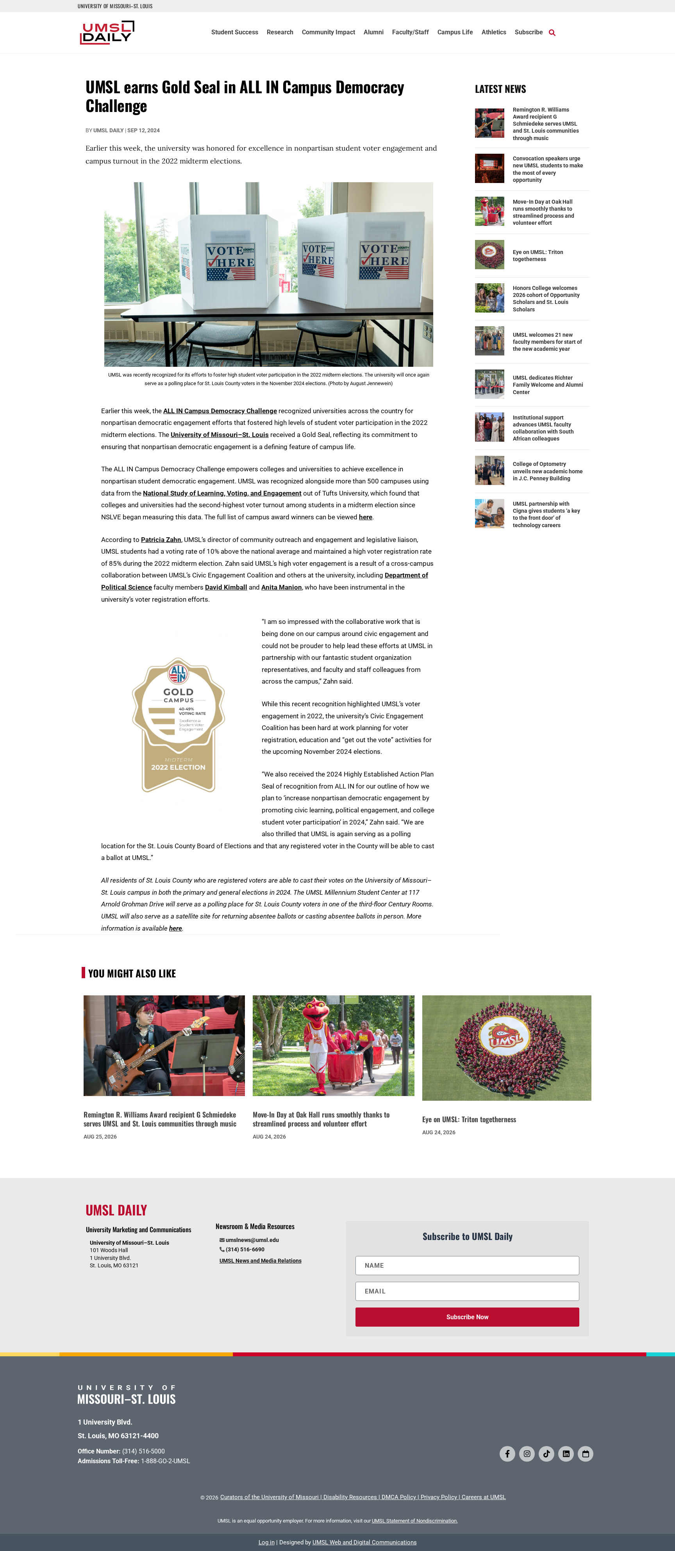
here (365, 517)
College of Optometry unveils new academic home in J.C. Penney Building (548, 471)
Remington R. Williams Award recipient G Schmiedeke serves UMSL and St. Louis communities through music (546, 124)
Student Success (234, 33)
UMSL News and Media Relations (261, 1261)
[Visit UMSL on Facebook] (507, 1454)
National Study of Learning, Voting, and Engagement (222, 493)
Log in (267, 1542)
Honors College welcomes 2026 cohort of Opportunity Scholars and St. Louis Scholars (546, 299)
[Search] (552, 32)
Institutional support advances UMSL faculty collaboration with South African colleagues (543, 428)
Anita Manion (281, 587)
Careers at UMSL (484, 1497)
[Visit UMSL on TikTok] (546, 1454)
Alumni (374, 33)
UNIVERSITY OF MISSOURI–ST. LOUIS (115, 6)
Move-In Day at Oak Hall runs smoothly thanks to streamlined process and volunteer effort (543, 212)
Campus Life (455, 33)
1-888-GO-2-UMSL (165, 1461)
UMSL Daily (108, 130)
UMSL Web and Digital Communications (364, 1542)
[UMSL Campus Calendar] (585, 1454)
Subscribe (529, 33)
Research (280, 33)
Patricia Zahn (161, 540)
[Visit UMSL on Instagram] (527, 1454)
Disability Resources (350, 1497)
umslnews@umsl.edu (252, 1240)
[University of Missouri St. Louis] (126, 1401)
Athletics (494, 33)
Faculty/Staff (410, 33)
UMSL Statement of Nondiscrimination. (415, 1521)
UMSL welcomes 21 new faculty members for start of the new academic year (547, 342)
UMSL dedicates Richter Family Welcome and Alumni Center (548, 385)
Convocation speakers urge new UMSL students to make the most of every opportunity (548, 169)
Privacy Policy (439, 1497)
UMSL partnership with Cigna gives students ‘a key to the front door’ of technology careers (546, 514)
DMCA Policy (399, 1497)
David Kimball (226, 587)
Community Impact (328, 33)
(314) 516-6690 (245, 1249)
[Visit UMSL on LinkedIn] (566, 1454)
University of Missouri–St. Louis (220, 435)
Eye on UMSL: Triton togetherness (538, 255)
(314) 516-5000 (143, 1451)
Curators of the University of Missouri (269, 1497)
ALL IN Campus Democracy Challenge (220, 411)
